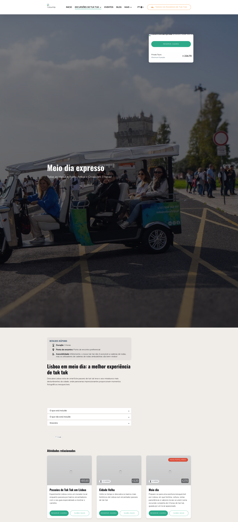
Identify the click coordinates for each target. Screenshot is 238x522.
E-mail (59, 437)
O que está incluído (58, 410)
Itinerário (54, 423)
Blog (119, 7)
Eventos (108, 7)
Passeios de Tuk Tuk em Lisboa (68, 489)
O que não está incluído (60, 416)
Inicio (69, 7)
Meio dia (154, 489)
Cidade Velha (107, 489)
